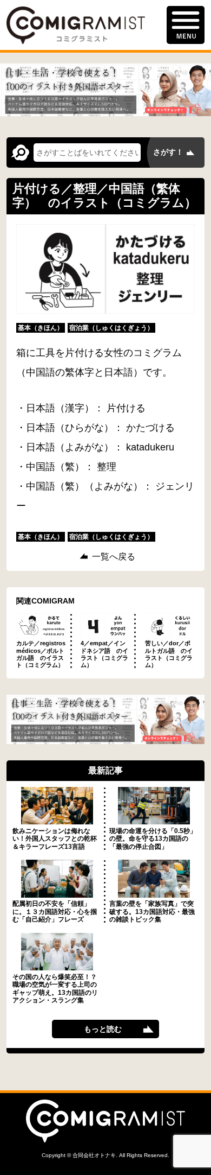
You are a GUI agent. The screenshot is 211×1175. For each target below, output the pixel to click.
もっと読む (103, 1029)
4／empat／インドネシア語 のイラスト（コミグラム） (104, 654)
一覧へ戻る (113, 556)
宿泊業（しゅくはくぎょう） (111, 328)
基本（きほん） (40, 328)
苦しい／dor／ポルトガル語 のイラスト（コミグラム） (169, 654)
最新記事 (105, 770)
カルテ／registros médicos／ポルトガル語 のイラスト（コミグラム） (40, 654)
